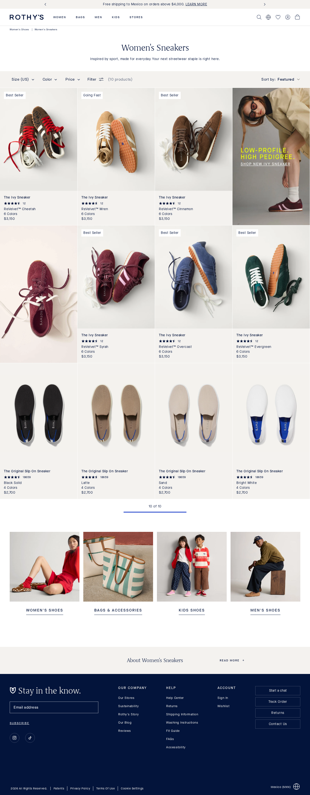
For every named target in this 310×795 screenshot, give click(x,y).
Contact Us (278, 724)
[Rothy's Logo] (27, 17)
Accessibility (176, 747)
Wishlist (223, 706)
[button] (59, 17)
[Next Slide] (264, 4)
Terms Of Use (105, 788)
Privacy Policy (80, 788)
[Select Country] (268, 17)
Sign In (222, 698)
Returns (172, 706)
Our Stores (126, 698)
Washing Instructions (182, 722)
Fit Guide (173, 731)
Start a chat (278, 690)
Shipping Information (182, 714)
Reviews (124, 731)
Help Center (175, 698)
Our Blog (125, 722)
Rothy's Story (128, 714)
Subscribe (19, 723)
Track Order (277, 701)
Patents (59, 788)
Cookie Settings (132, 788)
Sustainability (128, 706)
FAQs (170, 739)
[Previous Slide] (46, 4)
